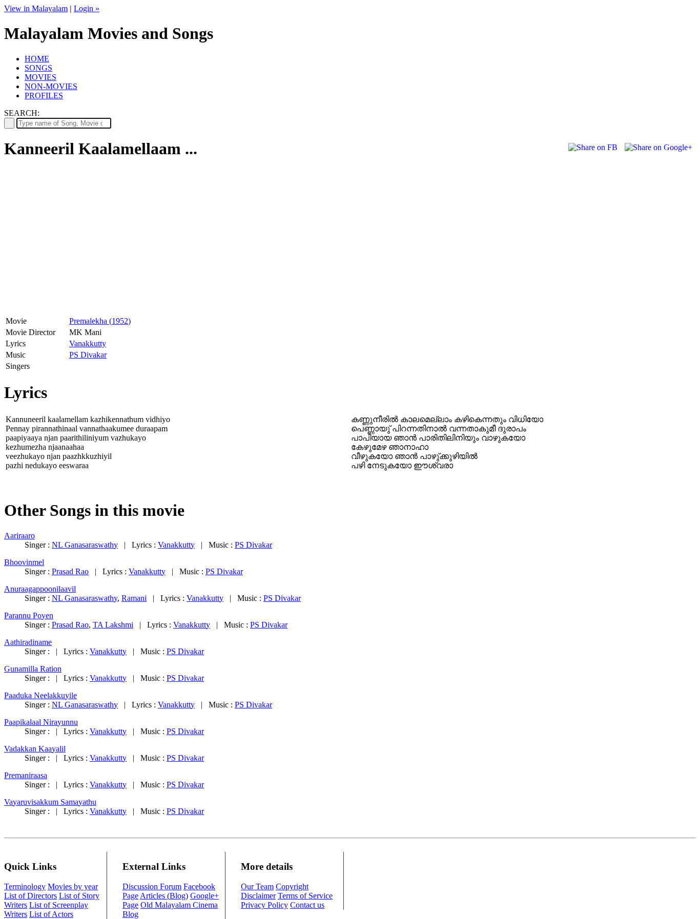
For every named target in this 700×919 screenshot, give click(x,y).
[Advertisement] (90, 241)
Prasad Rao (70, 571)
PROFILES (44, 95)
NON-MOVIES (51, 86)
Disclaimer (258, 895)
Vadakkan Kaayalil (35, 748)
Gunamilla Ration (32, 668)
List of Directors (30, 895)
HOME (37, 58)
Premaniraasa (25, 775)
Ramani (134, 598)
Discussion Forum (151, 886)
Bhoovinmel (24, 562)
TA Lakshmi (113, 624)
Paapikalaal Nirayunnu (41, 722)
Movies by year (73, 886)
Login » (86, 8)
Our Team (257, 886)
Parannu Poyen (28, 615)
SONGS (38, 68)
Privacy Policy (264, 905)
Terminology (25, 886)
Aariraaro (19, 535)
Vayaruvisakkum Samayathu (50, 802)
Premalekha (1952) (100, 321)
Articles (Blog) (164, 895)
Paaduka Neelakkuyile (40, 695)
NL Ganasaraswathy (85, 544)
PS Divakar (88, 354)
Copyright (292, 886)
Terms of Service (305, 895)
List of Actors (51, 914)
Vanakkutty (87, 343)
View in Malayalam (36, 8)
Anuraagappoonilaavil (40, 588)
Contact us (307, 905)
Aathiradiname (28, 642)
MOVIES (40, 77)
